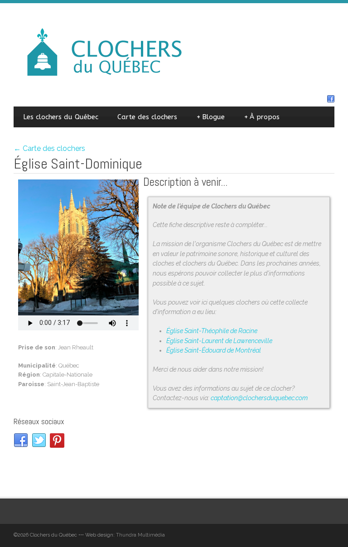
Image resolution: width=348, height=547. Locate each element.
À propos (262, 117)
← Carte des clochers (49, 148)
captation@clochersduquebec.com (259, 398)
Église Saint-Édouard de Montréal (213, 350)
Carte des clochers (147, 117)
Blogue (210, 117)
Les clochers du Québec (60, 117)
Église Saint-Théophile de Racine (211, 330)
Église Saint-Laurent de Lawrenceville (219, 340)
